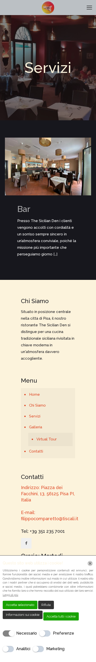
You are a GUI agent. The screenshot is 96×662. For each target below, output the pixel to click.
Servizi (34, 416)
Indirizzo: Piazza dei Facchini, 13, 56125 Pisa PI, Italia (48, 493)
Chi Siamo (37, 405)
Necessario (26, 633)
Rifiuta (46, 605)
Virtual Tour (46, 439)
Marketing (55, 648)
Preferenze (63, 633)
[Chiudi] (90, 563)
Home (34, 394)
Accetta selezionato (20, 605)
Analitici (23, 648)
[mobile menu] (89, 7)
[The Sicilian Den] (48, 7)
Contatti (36, 451)
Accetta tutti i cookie (61, 616)
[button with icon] (26, 543)
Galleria (35, 427)
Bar (23, 209)
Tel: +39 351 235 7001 (43, 531)
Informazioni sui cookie (22, 615)
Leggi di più (10, 595)
